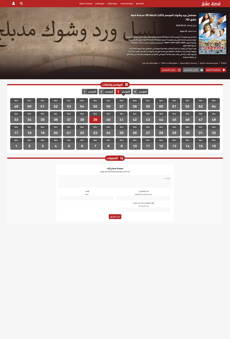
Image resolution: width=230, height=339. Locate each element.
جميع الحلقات (112, 3)
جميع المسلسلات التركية (209, 63)
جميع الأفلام (99, 3)
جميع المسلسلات (126, 3)
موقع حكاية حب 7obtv (169, 63)
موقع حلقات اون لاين (150, 63)
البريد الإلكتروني (143, 191)
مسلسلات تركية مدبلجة (188, 63)
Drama (223, 63)
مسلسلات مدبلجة (85, 3)
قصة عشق (140, 3)
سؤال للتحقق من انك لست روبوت (143, 202)
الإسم (87, 191)
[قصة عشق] (211, 3)
